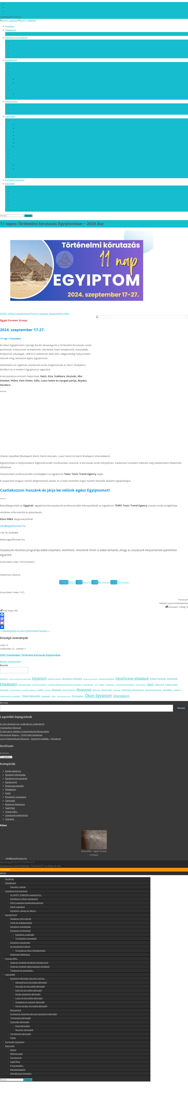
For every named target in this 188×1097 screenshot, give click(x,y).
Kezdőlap (9, 26)
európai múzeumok (39, 685)
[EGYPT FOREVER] (18, 20)
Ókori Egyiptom (98, 695)
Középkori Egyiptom (29, 690)
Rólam (13, 187)
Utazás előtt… (11, 101)
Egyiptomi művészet (90, 679)
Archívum (4, 753)
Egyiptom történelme (20, 75)
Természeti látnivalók (20, 172)
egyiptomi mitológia (72, 678)
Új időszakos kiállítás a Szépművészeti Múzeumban (24, 731)
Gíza (96, 685)
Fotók (13, 176)
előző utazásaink (24, 685)
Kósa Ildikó (64, 313)
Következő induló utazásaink (24, 45)
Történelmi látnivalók (20, 157)
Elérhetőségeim (17, 206)
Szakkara (177, 690)
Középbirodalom (15, 690)
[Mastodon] (94, 619)
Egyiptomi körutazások (16, 37)
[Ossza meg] (94, 627)
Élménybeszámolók (63, 696)
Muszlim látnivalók (24, 168)
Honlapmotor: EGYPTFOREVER (15, 865)
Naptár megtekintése (10, 661)
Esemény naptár (18, 34)
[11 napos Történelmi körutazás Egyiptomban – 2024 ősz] (76, 309)
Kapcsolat (9, 183)
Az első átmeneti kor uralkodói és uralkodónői (22, 724)
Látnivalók (10, 116)
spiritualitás (167, 690)
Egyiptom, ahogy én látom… (23, 56)
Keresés (4, 665)
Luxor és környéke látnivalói (28, 139)
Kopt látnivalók (22, 165)
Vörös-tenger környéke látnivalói (31, 146)
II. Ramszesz (110, 684)
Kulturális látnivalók (19, 161)
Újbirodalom (121, 696)
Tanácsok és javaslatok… (22, 112)
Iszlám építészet (140, 685)
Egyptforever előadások (132, 678)
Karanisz (44, 630)
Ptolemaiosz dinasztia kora (133, 690)
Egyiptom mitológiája (20, 71)
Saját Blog (15, 198)
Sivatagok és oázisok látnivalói (30, 142)
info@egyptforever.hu (16, 858)
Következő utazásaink (15, 797)
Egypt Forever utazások (36, 313)
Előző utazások (17, 52)
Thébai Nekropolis (30, 696)
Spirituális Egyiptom (14, 180)
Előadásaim (10, 30)
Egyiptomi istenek (54, 679)
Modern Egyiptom (69, 690)
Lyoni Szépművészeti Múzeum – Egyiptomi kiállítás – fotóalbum (30, 738)
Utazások (9, 819)
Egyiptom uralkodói (24, 79)
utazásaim (54, 313)
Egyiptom (39, 678)
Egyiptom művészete (20, 86)
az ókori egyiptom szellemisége (20, 679)
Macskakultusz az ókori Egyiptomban (19, 630)
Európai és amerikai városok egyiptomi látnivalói (33, 153)
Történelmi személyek (26, 82)
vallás (53, 696)
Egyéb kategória (13, 771)
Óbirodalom (78, 696)
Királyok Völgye (171, 684)
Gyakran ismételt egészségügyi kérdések (29, 109)
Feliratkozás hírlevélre (20, 209)
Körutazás (4, 690)
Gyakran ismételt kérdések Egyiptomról (29, 105)
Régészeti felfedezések (153, 690)
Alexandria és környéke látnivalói (31, 124)
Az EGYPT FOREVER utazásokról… (26, 41)
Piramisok (117, 690)
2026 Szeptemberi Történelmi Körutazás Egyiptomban (30, 655)
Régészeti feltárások (20, 97)
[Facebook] (94, 615)
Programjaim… (17, 202)
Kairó (150, 684)
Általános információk (20, 64)
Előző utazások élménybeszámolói (26, 49)
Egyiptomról (11, 60)
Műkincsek (96, 690)
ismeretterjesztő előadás (125, 685)
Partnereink (16, 195)
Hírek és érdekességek (21, 67)
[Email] (94, 623)
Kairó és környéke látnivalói (28, 131)
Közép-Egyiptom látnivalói (27, 135)
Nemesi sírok (106, 690)
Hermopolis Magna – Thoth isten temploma (21, 735)
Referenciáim (16, 191)
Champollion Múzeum (10, 727)
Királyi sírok (159, 684)
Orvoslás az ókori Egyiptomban (30, 94)
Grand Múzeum (87, 685)
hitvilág (101, 684)
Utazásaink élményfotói (16, 815)
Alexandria (4, 679)
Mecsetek (47, 690)
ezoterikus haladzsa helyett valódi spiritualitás (64, 685)
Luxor (40, 689)
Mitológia (57, 689)
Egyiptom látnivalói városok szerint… (27, 120)
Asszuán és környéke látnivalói (30, 128)
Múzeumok (15, 150)
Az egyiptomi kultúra (20, 90)
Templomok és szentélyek (10, 696)
